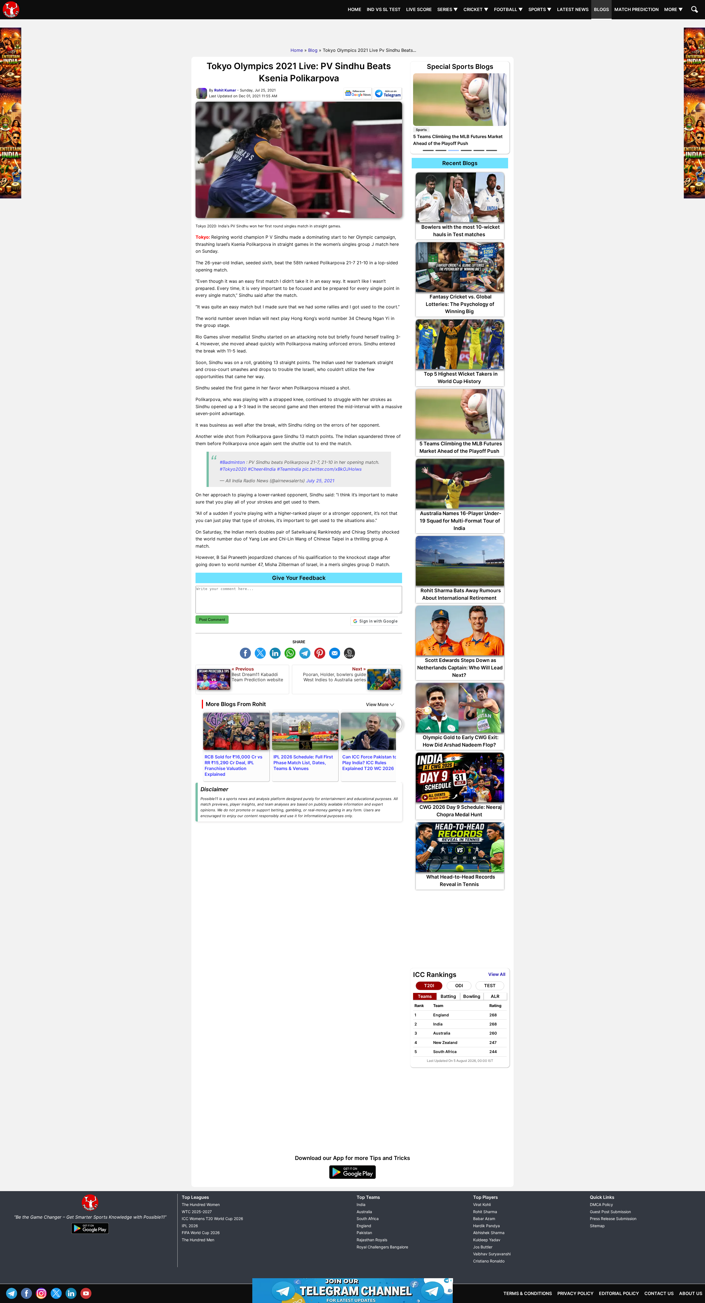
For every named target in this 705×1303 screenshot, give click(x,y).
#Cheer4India (262, 469)
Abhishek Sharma (489, 1232)
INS (43, 1292)
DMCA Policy (601, 1204)
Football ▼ (508, 9)
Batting (448, 996)
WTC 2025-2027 (197, 1211)
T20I (429, 985)
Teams (425, 996)
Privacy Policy (575, 1293)
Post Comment (212, 619)
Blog (313, 50)
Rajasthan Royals (372, 1239)
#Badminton (232, 462)
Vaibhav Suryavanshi (492, 1253)
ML (336, 652)
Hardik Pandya (486, 1225)
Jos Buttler (482, 1247)
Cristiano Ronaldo (489, 1261)
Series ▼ (447, 9)
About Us (690, 1293)
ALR (495, 996)
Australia (364, 1211)
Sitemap (597, 1225)
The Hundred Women (201, 1204)
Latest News (573, 9)
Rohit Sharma (485, 1211)
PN (321, 652)
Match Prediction (636, 9)
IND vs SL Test (384, 9)
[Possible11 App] (352, 1178)
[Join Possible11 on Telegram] (387, 94)
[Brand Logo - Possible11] (90, 1210)
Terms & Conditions (527, 1293)
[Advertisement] (352, 31)
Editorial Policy (619, 1293)
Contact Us (659, 1293)
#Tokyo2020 (233, 469)
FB (247, 652)
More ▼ (673, 9)
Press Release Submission (613, 1218)
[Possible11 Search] (695, 10)
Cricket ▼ (476, 9)
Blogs (601, 9)
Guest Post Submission (610, 1211)
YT (87, 1292)
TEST (490, 985)
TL (306, 652)
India (361, 1204)
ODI (459, 985)
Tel (13, 1292)
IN (72, 1292)
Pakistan (364, 1232)
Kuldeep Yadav (486, 1239)
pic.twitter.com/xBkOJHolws (332, 469)
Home (354, 9)
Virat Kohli (482, 1204)
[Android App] (90, 1234)
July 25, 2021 (320, 480)
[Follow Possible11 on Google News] (357, 94)
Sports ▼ (540, 9)
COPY (351, 652)
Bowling (471, 996)
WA (291, 652)
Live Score (419, 9)
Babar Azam (484, 1218)
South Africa (368, 1218)
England (364, 1225)
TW (262, 652)
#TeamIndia (289, 469)
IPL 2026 (190, 1225)
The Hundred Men (198, 1239)
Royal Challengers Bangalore (382, 1247)
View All (496, 974)
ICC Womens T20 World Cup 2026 (212, 1218)
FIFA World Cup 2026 (201, 1232)
